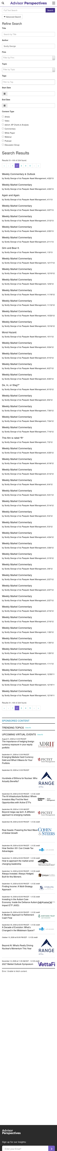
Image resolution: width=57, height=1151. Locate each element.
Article (7, 116)
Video (7, 120)
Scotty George (11, 178)
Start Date (6, 87)
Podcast (8, 140)
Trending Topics (13, 727)
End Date (6, 99)
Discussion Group (12, 144)
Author (5, 40)
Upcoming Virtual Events (19, 734)
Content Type (8, 111)
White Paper (10, 133)
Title (4, 28)
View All (28, 728)
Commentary (10, 128)
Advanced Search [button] (13, 16)
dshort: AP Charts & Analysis (17, 124)
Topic (4, 63)
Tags (4, 75)
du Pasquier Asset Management (32, 178)
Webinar (8, 136)
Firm (4, 52)
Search (50, 10)
